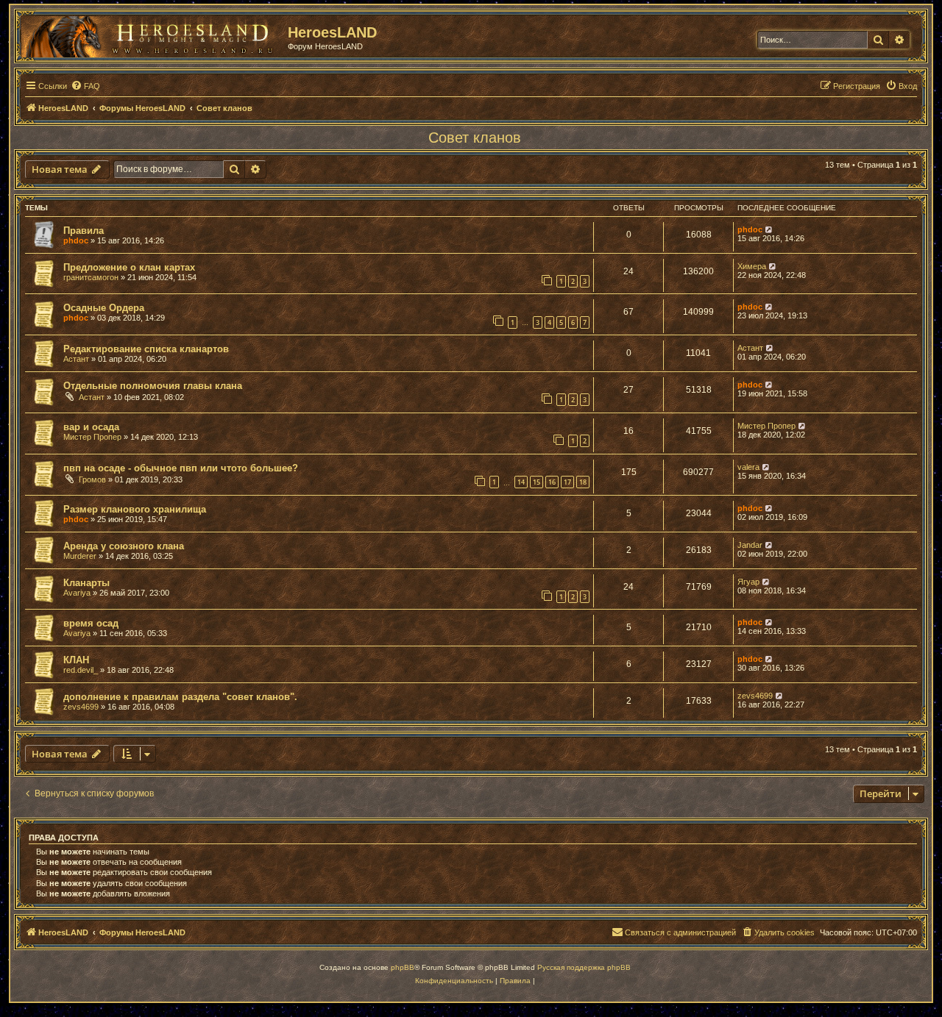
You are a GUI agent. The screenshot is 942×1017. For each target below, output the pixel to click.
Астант (76, 358)
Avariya (77, 592)
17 (567, 482)
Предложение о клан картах (129, 267)
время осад (90, 623)
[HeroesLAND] (151, 34)
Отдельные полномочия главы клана (152, 385)
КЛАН (76, 659)
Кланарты (86, 582)
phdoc (75, 240)
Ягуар (748, 581)
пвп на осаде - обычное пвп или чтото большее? (180, 468)
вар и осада (91, 426)
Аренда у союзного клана (123, 546)
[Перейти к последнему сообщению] (769, 229)
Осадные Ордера (103, 307)
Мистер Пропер (92, 436)
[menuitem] (85, 86)
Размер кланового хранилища (134, 509)
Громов (92, 479)
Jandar (749, 544)
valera (748, 467)
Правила (83, 230)
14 (521, 482)
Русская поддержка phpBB (584, 967)
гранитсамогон (90, 277)
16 (552, 482)
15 (536, 482)
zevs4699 (81, 706)
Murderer (79, 556)
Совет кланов (474, 137)
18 (583, 482)
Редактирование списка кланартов (146, 348)
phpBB (402, 967)
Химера (751, 266)
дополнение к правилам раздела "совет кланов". (180, 696)
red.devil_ (80, 669)
